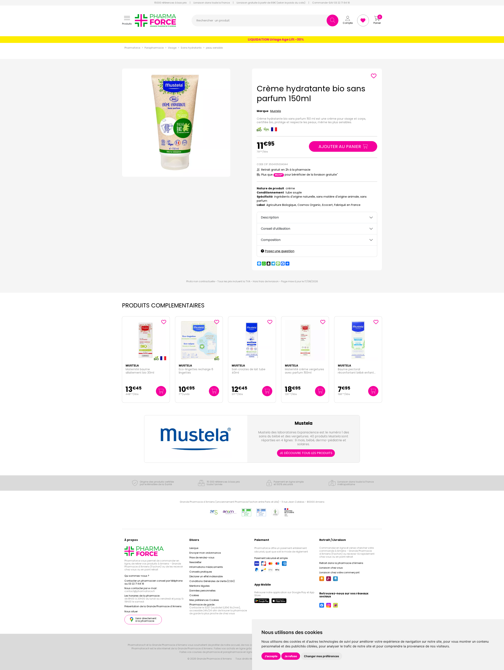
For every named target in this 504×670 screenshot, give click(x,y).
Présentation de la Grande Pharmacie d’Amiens (153, 606)
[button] (127, 21)
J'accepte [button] (271, 656)
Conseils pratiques (200, 571)
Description (270, 217)
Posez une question (279, 251)
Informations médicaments (206, 566)
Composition (271, 240)
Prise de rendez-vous (201, 557)
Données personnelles (202, 590)
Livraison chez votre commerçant (339, 572)
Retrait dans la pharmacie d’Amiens (341, 563)
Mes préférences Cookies (204, 600)
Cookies (194, 595)
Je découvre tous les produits (306, 453)
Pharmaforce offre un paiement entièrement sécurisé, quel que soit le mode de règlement (281, 549)
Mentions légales (199, 585)
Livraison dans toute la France (212, 3)
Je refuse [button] (290, 656)
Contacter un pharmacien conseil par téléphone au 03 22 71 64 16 (153, 582)
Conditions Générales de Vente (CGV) (212, 581)
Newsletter (195, 562)
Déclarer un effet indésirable (206, 576)
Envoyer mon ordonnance (205, 552)
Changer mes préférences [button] (321, 656)
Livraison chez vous (331, 567)
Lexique (193, 548)
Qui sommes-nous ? (136, 575)
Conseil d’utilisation (275, 228)
